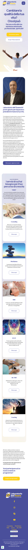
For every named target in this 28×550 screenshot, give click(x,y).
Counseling (14, 222)
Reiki (14, 300)
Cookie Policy (14, 536)
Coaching (14, 417)
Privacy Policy (14, 531)
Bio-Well (14, 377)
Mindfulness (14, 261)
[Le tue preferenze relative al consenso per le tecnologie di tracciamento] (2, 547)
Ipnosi (14, 338)
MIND (18, 546)
